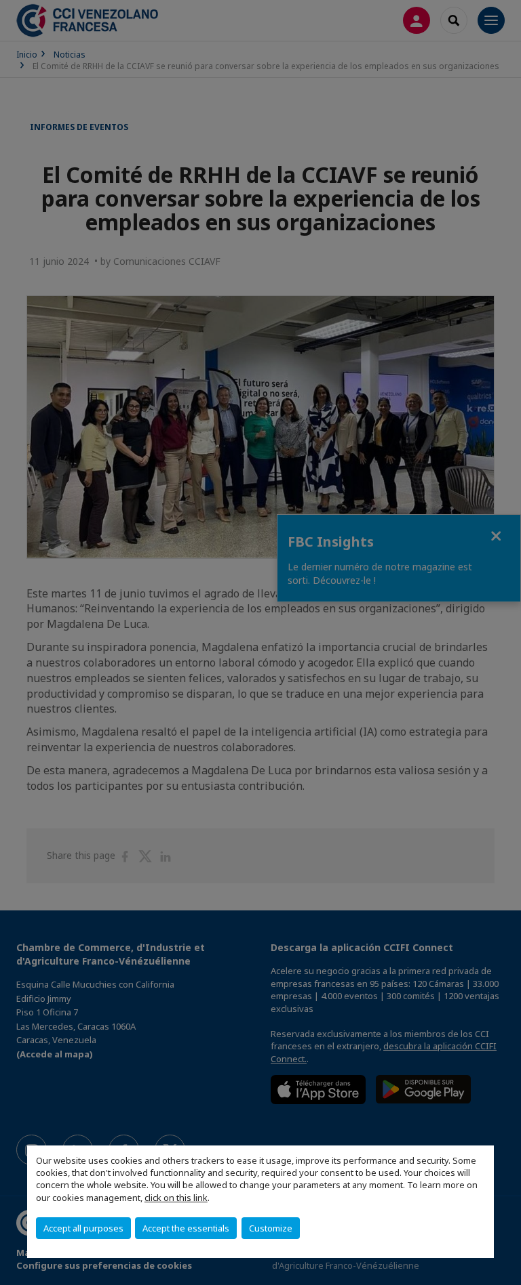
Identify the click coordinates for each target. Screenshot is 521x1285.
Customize (270, 1228)
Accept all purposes (83, 1228)
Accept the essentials (185, 1228)
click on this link (176, 1198)
